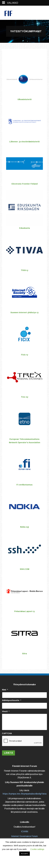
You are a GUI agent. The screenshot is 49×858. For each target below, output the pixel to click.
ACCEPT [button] (24, 854)
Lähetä (8, 753)
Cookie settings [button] (37, 849)
